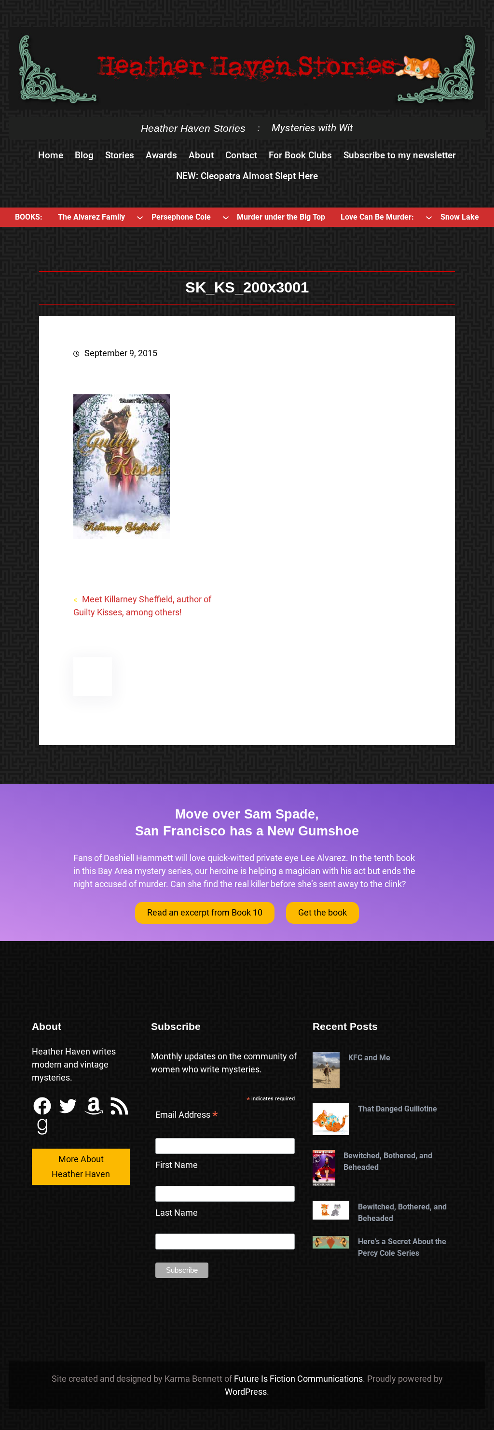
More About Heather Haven (81, 1166)
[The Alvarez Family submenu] (140, 217)
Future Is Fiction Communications (298, 1379)
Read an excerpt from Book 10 (204, 912)
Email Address (186, 1116)
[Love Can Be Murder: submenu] (428, 217)
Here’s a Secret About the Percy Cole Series (402, 1247)
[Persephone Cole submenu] (225, 217)
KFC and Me (369, 1057)
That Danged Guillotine (397, 1108)
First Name (176, 1165)
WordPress (246, 1392)
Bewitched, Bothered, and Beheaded (387, 1161)
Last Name (176, 1213)
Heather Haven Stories (193, 128)
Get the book (322, 912)
